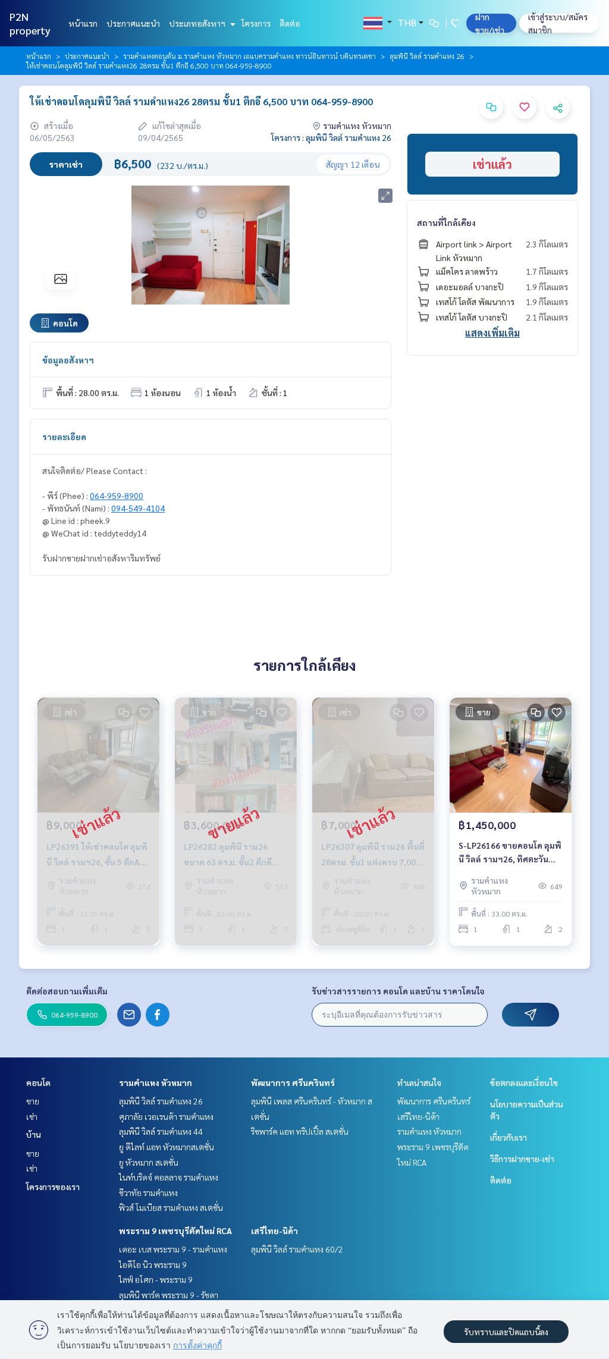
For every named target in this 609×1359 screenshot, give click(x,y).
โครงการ (256, 23)
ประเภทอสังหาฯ (198, 23)
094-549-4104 (138, 508)
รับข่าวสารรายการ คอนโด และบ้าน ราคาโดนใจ (398, 990)
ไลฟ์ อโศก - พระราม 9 (156, 1279)
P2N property (30, 23)
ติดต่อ (290, 23)
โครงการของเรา (53, 1186)
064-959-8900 (116, 495)
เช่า (31, 1116)
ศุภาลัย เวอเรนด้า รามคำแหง (166, 1116)
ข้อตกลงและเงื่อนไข (524, 1082)
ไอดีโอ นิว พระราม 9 (153, 1264)
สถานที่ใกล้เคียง (446, 222)
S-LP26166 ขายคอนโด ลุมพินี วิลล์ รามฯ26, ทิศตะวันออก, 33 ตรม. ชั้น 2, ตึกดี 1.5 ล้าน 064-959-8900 (510, 852)
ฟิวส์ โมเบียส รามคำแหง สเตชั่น (171, 1207)
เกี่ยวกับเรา (508, 1137)
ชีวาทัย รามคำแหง (148, 1192)
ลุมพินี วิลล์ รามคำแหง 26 (427, 56)
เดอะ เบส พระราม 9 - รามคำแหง (173, 1249)
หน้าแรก (83, 23)
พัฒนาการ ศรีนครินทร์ (293, 1082)
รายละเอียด (64, 436)
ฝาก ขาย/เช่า (489, 23)
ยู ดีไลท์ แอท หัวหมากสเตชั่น (166, 1146)
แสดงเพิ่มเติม (492, 333)
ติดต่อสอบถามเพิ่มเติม (67, 990)
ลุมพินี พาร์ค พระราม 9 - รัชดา (168, 1294)
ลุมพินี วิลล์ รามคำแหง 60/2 (297, 1249)
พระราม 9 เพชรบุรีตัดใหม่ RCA (175, 1230)
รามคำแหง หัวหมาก (155, 1082)
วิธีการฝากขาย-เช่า (522, 1158)
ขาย (32, 1101)
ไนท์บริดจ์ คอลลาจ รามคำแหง (168, 1177)
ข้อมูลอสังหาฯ (68, 359)
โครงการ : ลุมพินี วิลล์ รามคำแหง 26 (331, 137)
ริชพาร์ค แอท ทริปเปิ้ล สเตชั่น (300, 1131)
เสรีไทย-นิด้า (274, 1230)
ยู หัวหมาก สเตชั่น (148, 1162)
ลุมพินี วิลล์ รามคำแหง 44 (161, 1131)
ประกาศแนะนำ (133, 23)
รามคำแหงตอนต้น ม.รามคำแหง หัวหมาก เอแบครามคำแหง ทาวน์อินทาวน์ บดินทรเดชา (249, 56)
